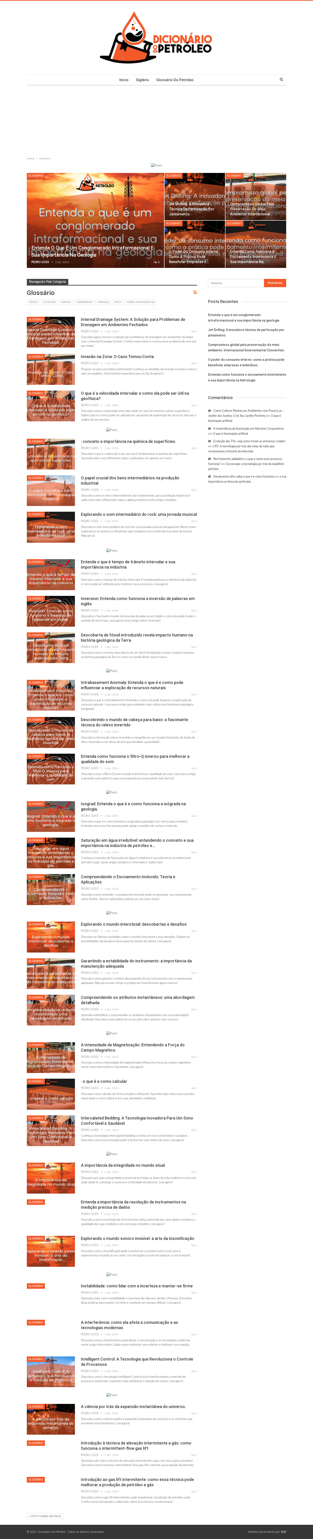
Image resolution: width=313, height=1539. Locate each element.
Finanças (103, 302)
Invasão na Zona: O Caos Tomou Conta (117, 356)
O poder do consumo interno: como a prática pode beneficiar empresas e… (194, 256)
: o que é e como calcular (104, 1081)
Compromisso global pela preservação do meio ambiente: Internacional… (252, 209)
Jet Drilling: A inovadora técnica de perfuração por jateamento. (191, 209)
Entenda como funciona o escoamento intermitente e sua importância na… (253, 256)
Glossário (35, 175)
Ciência (33, 302)
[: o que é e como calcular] (51, 1094)
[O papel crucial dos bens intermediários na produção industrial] (51, 490)
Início (124, 80)
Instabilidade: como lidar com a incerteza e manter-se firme (137, 1285)
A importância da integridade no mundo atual (123, 1165)
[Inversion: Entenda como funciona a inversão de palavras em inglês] (51, 611)
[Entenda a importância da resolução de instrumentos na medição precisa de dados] (51, 1214)
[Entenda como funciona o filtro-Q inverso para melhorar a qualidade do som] (51, 769)
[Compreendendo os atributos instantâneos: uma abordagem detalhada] (51, 1010)
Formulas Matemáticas (140, 302)
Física (117, 302)
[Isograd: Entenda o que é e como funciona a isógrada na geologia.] (51, 816)
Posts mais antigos (46, 1516)
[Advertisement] (156, 120)
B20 (283, 1531)
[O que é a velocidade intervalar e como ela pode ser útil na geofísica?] (51, 406)
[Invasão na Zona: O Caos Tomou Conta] (51, 369)
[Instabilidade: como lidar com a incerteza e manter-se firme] (51, 1298)
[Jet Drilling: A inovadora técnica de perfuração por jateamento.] (195, 196)
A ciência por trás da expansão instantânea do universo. (133, 1406)
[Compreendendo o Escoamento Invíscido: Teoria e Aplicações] (51, 889)
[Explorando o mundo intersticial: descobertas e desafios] (51, 937)
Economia (49, 302)
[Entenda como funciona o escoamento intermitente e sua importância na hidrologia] (256, 244)
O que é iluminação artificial (230, 433)
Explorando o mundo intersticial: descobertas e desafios (134, 924)
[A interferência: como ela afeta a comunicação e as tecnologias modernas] (51, 1335)
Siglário (142, 80)
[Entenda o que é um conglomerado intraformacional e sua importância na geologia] (95, 220)
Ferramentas (84, 302)
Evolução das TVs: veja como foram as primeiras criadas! (249, 441)
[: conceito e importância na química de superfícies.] (51, 454)
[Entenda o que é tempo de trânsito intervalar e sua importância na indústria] (51, 574)
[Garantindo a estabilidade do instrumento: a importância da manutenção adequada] (51, 973)
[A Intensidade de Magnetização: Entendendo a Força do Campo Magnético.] (51, 1057)
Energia (66, 302)
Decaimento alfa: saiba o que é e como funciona (243, 476)
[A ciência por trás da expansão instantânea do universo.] (51, 1419)
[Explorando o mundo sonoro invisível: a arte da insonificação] (51, 1251)
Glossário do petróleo (175, 80)
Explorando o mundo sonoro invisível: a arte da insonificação (137, 1238)
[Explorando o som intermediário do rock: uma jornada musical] (51, 527)
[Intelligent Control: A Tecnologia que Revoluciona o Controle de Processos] (51, 1371)
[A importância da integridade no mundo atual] (51, 1178)
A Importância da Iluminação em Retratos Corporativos (248, 428)
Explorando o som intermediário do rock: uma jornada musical (139, 514)
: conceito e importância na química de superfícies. (128, 441)
